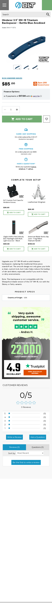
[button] (26, 96)
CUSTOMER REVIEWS (15, 385)
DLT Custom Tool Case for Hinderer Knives (13, 201)
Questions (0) (38, 447)
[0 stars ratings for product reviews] (26, 403)
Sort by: (12, 453)
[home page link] (24, 5)
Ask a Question (38, 437)
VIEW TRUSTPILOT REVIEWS (35, 372)
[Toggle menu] (4, 5)
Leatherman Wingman (36, 202)
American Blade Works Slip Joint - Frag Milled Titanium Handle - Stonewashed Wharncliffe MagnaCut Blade (38, 241)
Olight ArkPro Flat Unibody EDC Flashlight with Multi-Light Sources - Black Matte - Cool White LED (13, 240)
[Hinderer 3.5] (17, 67)
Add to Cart (24, 119)
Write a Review (14, 437)
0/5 (26, 395)
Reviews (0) (14, 447)
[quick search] (48, 14)
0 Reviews (26, 407)
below (33, 167)
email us (22, 169)
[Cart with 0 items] (47, 5)
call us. (30, 169)
